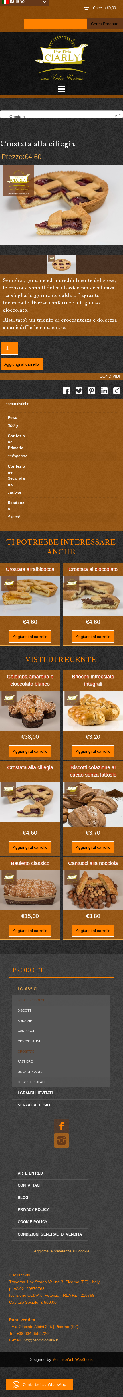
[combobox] (61, 114)
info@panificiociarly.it (40, 1340)
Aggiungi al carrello (21, 364)
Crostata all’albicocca (30, 569)
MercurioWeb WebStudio (72, 1359)
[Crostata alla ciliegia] (61, 264)
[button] (39, 1384)
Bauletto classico (30, 863)
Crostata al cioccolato (93, 569)
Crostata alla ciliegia (30, 767)
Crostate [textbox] (60, 116)
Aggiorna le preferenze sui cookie (61, 1251)
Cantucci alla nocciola (93, 863)
